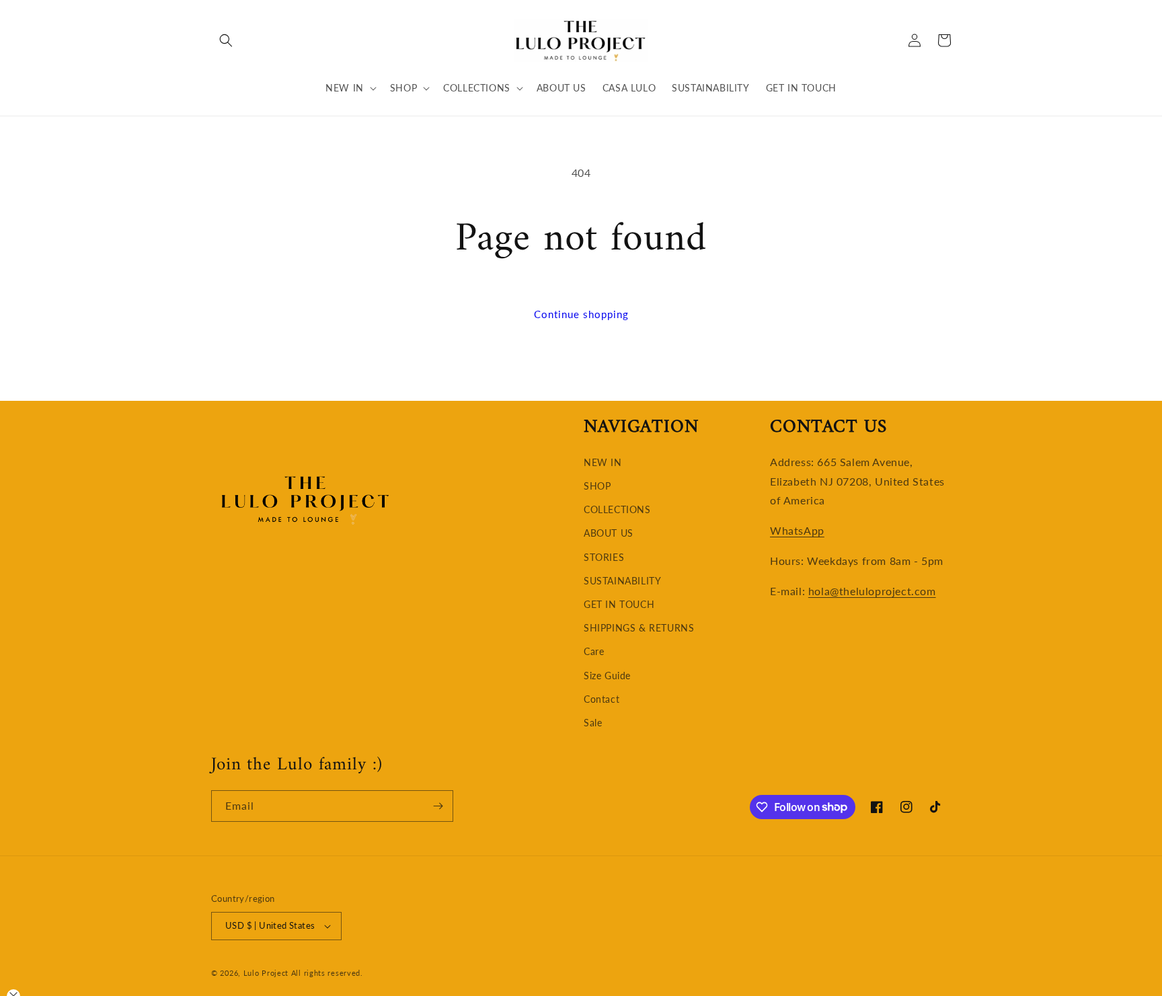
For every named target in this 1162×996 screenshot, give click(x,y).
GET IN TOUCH (619, 604)
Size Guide (607, 675)
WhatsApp (797, 530)
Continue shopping (581, 314)
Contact (601, 699)
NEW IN (603, 462)
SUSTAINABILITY (622, 580)
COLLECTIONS (617, 509)
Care (594, 651)
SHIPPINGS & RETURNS (639, 628)
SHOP (597, 486)
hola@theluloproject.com (872, 590)
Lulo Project (265, 972)
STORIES (604, 557)
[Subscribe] (438, 806)
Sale (593, 722)
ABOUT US (608, 533)
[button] (226, 40)
